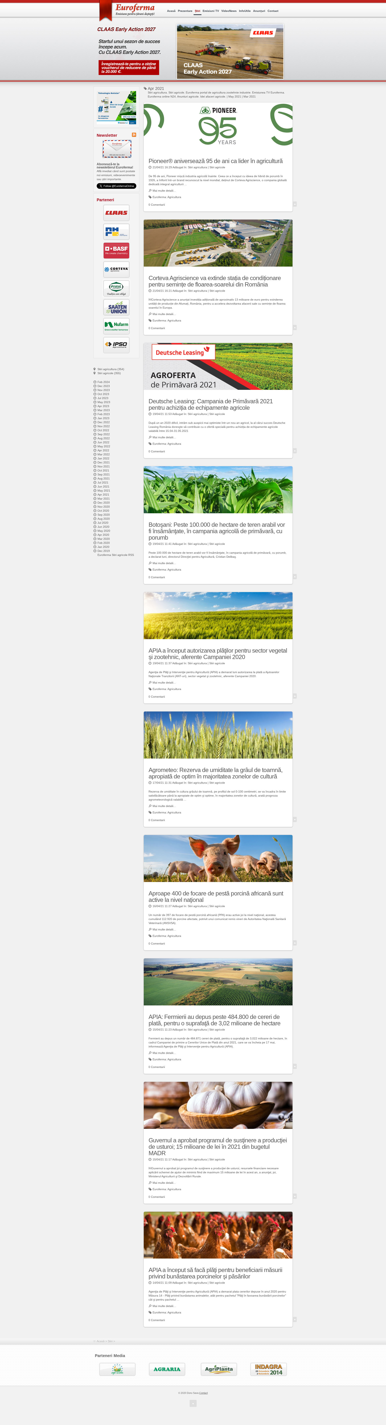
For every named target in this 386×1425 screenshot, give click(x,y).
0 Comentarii (157, 204)
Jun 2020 (103, 526)
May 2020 (104, 530)
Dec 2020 (104, 502)
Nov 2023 (104, 390)
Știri (197, 10)
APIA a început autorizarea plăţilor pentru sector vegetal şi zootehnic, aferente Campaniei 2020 (218, 653)
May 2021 (104, 490)
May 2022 (104, 446)
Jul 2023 (103, 398)
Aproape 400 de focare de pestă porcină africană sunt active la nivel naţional (216, 896)
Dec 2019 (104, 550)
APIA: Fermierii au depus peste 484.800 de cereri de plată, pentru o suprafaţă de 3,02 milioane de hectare (214, 1020)
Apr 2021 (103, 494)
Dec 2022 (104, 422)
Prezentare (185, 10)
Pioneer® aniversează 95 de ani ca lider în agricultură (216, 161)
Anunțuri (259, 10)
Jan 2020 (103, 546)
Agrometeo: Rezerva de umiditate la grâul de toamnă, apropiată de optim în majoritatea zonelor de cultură (215, 773)
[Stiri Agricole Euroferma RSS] (134, 135)
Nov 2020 (104, 506)
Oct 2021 (103, 470)
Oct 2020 (103, 510)
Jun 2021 (103, 486)
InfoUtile (245, 10)
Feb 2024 (104, 382)
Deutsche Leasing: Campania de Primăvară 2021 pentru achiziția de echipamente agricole (211, 404)
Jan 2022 (103, 458)
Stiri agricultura (197, 167)
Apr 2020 (103, 534)
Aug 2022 (104, 438)
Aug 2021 (104, 478)
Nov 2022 (104, 426)
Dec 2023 (104, 386)
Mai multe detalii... (164, 190)
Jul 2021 (103, 482)
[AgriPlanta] (218, 1369)
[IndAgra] (268, 1369)
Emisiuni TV (211, 10)
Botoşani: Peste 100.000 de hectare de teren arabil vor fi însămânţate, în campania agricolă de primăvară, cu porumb (217, 531)
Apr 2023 (103, 406)
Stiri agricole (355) (109, 373)
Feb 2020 (104, 542)
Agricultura (174, 197)
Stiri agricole (217, 167)
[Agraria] (167, 1369)
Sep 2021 (104, 474)
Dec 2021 (104, 462)
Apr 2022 (103, 450)
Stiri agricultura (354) (111, 369)
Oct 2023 (103, 394)
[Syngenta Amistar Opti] (116, 107)
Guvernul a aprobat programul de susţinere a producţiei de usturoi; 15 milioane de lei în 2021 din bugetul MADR (218, 1146)
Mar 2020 (104, 538)
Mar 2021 (104, 498)
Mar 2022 (104, 454)
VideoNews (229, 10)
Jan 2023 (103, 418)
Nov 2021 (104, 466)
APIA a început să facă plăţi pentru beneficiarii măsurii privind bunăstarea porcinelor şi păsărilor (215, 1273)
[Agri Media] (117, 1369)
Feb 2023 (104, 414)
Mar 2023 (104, 410)
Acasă (171, 10)
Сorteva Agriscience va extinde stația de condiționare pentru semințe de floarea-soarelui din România (215, 281)
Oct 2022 (103, 430)
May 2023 (104, 402)
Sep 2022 (104, 434)
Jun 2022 (103, 442)
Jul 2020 (103, 522)
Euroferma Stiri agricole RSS (116, 554)
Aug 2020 (104, 518)
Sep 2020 (104, 514)
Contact (273, 10)
